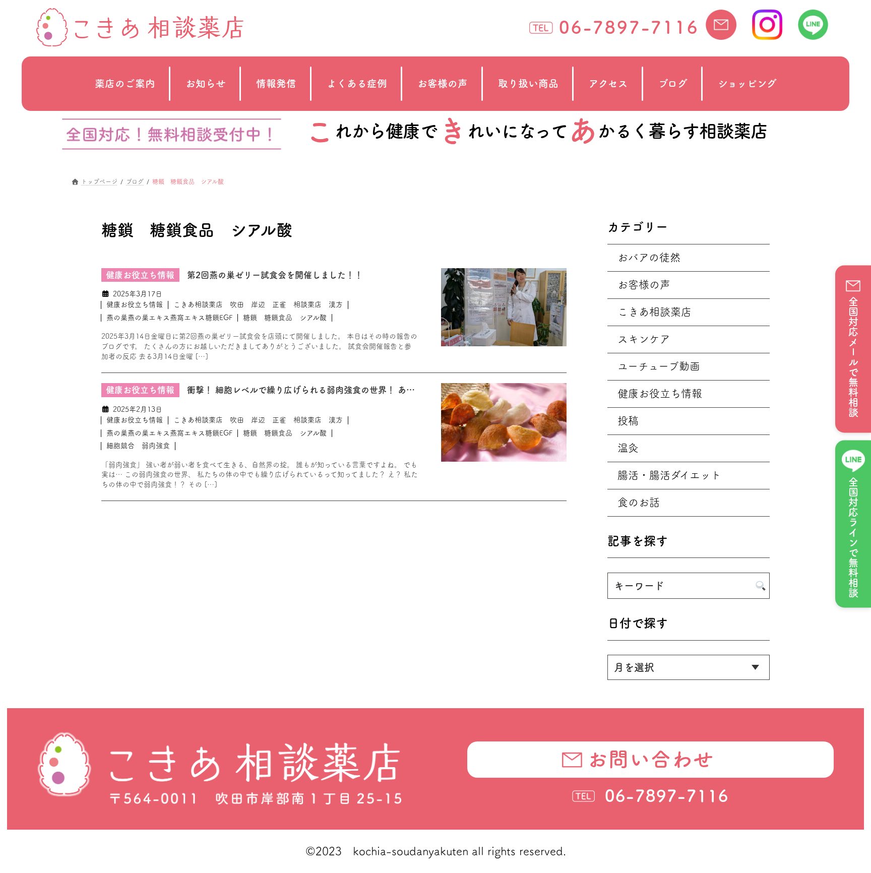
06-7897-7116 (629, 27)
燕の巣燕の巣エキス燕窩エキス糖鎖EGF (169, 317)
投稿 (628, 420)
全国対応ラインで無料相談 (853, 537)
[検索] (761, 585)
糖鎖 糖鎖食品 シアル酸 (285, 317)
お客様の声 (643, 284)
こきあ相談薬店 (654, 311)
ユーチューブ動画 (658, 366)
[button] (650, 759)
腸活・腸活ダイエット (669, 475)
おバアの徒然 (648, 257)
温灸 (628, 448)
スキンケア (643, 339)
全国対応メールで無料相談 (853, 356)
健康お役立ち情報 (134, 304)
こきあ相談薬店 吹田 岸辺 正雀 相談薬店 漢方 (258, 304)
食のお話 (638, 502)
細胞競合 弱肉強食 (138, 445)
